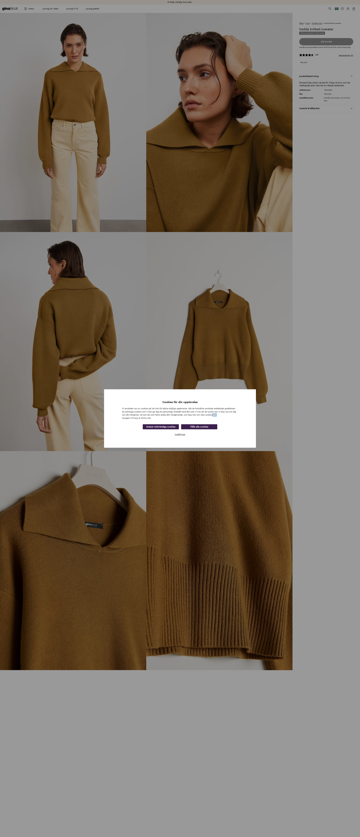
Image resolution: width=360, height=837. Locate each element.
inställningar (180, 434)
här (214, 415)
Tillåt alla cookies (199, 427)
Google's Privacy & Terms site (136, 418)
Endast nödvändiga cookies (160, 427)
